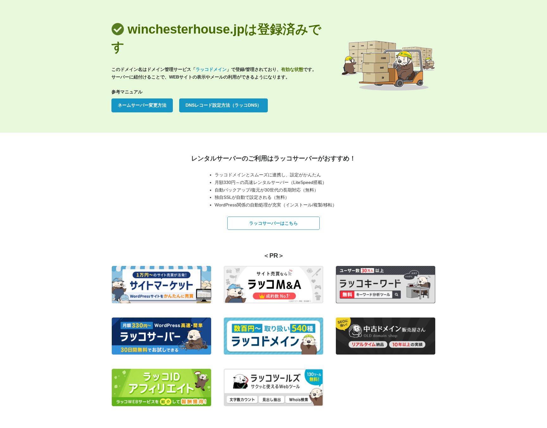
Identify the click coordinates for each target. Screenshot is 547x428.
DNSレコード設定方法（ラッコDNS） (223, 105)
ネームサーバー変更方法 (142, 105)
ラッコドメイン (211, 69)
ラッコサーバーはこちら (273, 223)
